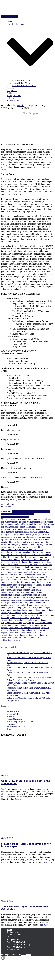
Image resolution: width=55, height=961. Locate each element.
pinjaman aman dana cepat (19, 600)
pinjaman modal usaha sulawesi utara (25, 628)
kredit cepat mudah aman (32, 557)
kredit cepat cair (14, 554)
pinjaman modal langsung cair (17, 622)
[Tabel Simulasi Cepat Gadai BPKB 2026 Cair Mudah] (26, 898)
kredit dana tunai (20, 572)
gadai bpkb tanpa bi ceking (19, 537)
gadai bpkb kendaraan (36, 529)
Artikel (10, 93)
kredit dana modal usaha (15, 569)
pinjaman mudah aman (16, 632)
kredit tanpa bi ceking (21, 587)
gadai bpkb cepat (40, 522)
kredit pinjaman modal (27, 582)
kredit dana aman (33, 562)
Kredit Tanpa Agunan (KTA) (20, 721)
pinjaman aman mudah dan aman (20, 605)
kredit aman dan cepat (15, 542)
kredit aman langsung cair (35, 544)
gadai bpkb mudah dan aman (19, 534)
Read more (19, 799)
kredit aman (16, 539)
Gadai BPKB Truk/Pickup (18, 944)
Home (9, 21)
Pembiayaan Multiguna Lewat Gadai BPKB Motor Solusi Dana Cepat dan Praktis (29, 679)
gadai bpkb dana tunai (17, 529)
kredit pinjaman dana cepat (26, 580)
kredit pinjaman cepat (33, 577)
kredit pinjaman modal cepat (24, 585)
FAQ (9, 937)
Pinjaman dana (33, 610)
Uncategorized (22, 517)
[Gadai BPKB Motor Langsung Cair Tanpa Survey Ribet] (26, 773)
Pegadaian (18, 514)
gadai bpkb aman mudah (22, 522)
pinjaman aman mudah (17, 602)
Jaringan (10, 98)
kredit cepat (12, 552)
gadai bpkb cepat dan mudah (22, 527)
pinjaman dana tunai (16, 615)
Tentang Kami (13, 932)
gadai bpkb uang (38, 537)
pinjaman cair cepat (14, 607)
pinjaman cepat (29, 607)
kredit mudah (35, 574)
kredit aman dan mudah (35, 542)
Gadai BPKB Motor (21, 83)
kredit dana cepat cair (20, 567)
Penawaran (12, 88)
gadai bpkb (17, 519)
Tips (9, 729)
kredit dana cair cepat (19, 564)
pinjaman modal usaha (16, 625)
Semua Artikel (13, 711)
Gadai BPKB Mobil (21, 80)
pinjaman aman (20, 590)
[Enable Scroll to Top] (3, 958)
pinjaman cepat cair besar (15, 610)
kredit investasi (34, 572)
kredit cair (17, 547)
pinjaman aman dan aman (17, 595)
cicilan (9, 519)
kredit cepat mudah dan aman (25, 559)
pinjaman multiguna (15, 637)
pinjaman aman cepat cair (17, 592)
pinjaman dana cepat (15, 612)
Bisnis (14, 511)
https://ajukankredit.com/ (20, 499)
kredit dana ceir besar (37, 564)
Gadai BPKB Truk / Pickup (24, 85)
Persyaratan (12, 90)
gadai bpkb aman (29, 519)
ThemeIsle (26, 954)
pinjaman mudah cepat (18, 635)
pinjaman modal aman (16, 617)
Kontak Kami (13, 100)
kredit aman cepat (29, 539)
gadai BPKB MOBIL (27, 532)
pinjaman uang (13, 640)
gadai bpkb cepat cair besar (27, 524)
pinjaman (10, 590)
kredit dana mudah (34, 569)
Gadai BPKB (23, 511)
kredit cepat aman (25, 552)
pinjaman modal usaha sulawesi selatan (23, 627)
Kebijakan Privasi (15, 939)
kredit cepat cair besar (31, 554)
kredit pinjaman (17, 577)
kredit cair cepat (27, 549)
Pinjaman (12, 517)
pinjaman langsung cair (35, 615)
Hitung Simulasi (14, 95)
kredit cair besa (28, 547)
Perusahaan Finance (16, 726)
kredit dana (21, 562)
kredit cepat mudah (12, 557)
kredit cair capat (13, 549)
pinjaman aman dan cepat (19, 597)
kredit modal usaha (21, 574)
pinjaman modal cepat (18, 620)
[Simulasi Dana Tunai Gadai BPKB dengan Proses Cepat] (26, 835)
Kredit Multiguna (37, 511)
